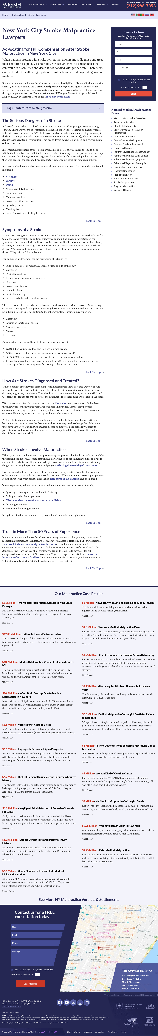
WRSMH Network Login (11, 1007)
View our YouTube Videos (66, 1002)
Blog (69, 1032)
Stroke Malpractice (124, 182)
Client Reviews (85, 5)
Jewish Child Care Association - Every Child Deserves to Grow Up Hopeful (150, 1006)
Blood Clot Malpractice (126, 125)
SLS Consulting (47, 1032)
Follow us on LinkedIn (87, 1002)
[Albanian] (152, 15)
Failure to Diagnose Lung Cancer (131, 155)
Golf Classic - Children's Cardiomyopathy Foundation (131, 1022)
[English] (133, 15)
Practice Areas (55, 5)
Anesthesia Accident (124, 122)
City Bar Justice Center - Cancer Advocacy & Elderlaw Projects (149, 1022)
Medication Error (123, 174)
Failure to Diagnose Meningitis (130, 163)
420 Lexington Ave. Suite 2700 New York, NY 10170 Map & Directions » (136, 979)
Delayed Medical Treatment (128, 144)
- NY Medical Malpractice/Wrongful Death (113, 801)
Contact (115, 5)
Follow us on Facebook (60, 1002)
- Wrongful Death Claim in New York (111, 825)
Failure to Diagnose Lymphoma (130, 159)
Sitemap (77, 1032)
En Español (88, 1032)
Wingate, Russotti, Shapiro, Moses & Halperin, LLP (11, 5)
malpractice (18, 15)
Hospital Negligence (124, 170)
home (5, 15)
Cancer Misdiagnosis (124, 136)
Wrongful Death (122, 189)
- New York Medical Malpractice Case (111, 627)
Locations (101, 5)
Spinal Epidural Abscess (126, 178)
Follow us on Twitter (73, 1002)
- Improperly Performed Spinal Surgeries (32, 749)
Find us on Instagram (80, 1002)
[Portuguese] (142, 15)
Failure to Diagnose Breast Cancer (132, 151)
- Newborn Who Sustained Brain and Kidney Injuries (118, 602)
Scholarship (113, 1032)
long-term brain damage (64, 479)
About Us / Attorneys (36, 5)
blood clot (61, 403)
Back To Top (93, 221)
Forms (123, 1032)
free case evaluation (58, 96)
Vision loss (12, 176)
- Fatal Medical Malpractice (106, 850)
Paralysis (11, 181)
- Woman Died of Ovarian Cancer (107, 773)
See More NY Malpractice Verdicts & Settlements (79, 899)
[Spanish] (138, 15)
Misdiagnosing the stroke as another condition (33, 500)
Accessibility (100, 1032)
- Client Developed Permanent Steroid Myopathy (118, 655)
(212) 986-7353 (141, 5)
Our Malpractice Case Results (79, 593)
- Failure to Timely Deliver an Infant (32, 634)
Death (9, 185)
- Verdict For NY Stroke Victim (26, 724)
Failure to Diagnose (124, 147)
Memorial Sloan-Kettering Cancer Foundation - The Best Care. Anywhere (129, 1005)
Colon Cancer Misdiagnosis (128, 140)
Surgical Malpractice (124, 186)
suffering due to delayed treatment (76, 465)
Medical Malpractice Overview (130, 118)
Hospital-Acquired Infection (128, 167)
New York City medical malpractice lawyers (29, 544)
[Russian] (147, 15)
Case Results (72, 5)
